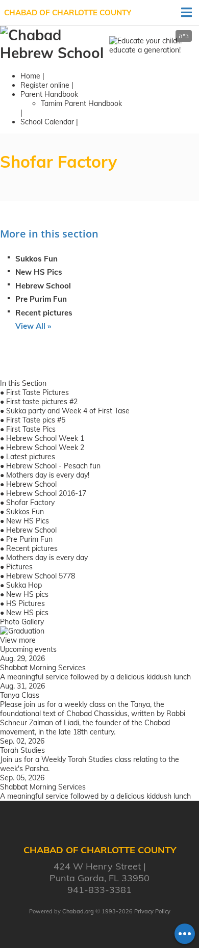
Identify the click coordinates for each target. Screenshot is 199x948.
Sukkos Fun (36, 259)
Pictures (19, 566)
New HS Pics (38, 272)
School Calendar (47, 121)
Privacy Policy (152, 911)
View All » (33, 326)
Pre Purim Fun (41, 299)
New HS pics (27, 594)
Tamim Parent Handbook (81, 103)
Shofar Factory (30, 502)
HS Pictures (25, 603)
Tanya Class (19, 695)
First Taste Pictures (37, 392)
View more (18, 640)
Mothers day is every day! (47, 475)
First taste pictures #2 (42, 401)
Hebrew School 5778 (40, 576)
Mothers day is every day (47, 557)
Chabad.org (78, 911)
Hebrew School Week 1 (45, 438)
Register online (44, 85)
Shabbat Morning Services (43, 667)
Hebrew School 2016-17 (46, 493)
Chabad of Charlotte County (67, 12)
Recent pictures (43, 313)
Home (30, 76)
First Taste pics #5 (35, 420)
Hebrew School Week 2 (45, 447)
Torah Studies (22, 750)
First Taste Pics (31, 429)
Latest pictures (30, 456)
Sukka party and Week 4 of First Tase (68, 410)
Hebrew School (43, 286)
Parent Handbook (49, 94)
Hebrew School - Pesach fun (53, 465)
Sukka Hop (24, 585)
